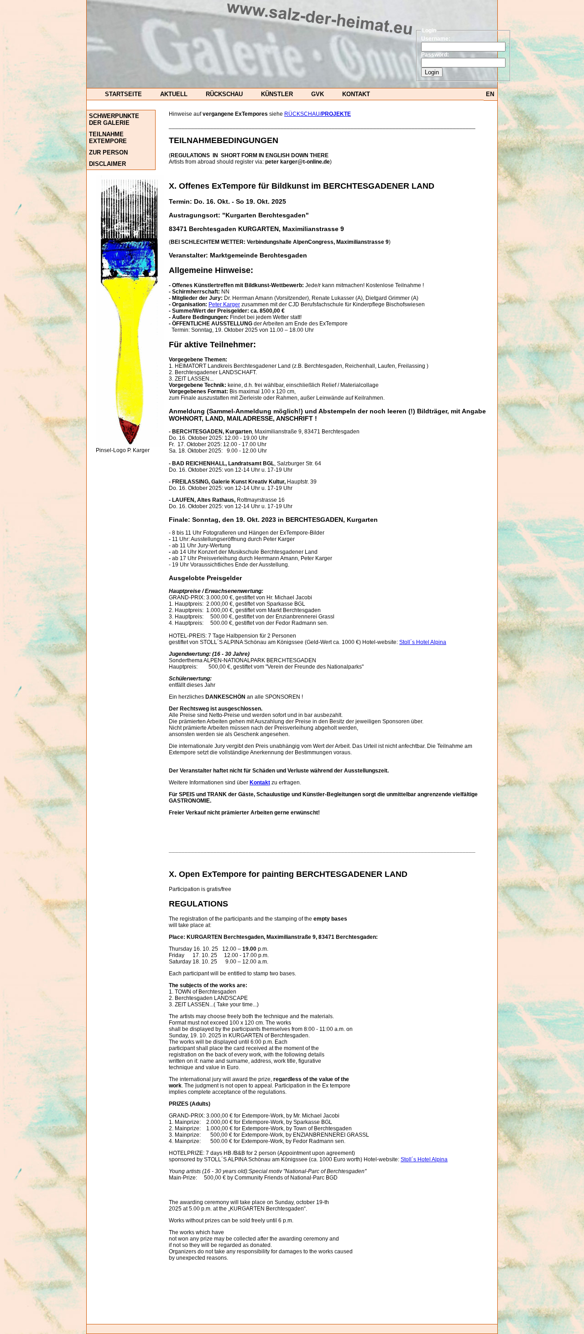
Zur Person (108, 152)
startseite (123, 94)
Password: (435, 55)
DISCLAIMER (107, 163)
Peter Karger (224, 304)
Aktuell (174, 94)
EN (490, 94)
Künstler (277, 94)
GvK (317, 94)
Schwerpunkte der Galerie (114, 119)
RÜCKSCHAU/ (317, 114)
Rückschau (224, 94)
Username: (435, 39)
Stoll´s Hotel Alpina (422, 642)
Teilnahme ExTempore (108, 137)
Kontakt (356, 94)
